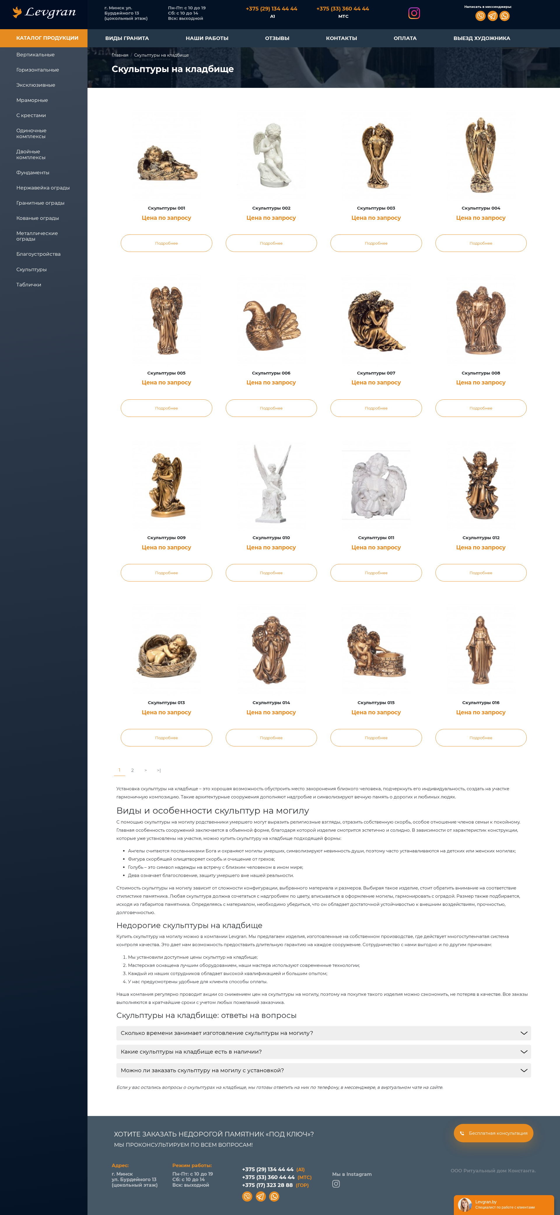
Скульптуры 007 (376, 373)
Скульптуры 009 (166, 537)
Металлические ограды (37, 236)
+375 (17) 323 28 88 (275, 1185)
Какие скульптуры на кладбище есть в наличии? (191, 1051)
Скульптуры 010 (271, 537)
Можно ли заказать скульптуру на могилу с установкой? (202, 1070)
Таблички (28, 285)
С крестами (31, 115)
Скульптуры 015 (376, 702)
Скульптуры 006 (271, 373)
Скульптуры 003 (376, 208)
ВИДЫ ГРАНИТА (127, 38)
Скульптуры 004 (481, 208)
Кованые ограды (37, 218)
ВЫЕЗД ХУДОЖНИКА (482, 38)
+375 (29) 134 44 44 (273, 1169)
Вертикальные (35, 55)
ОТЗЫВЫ (277, 38)
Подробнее (166, 243)
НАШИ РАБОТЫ (207, 38)
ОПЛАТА (405, 38)
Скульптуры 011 (376, 537)
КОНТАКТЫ (341, 38)
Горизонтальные (37, 70)
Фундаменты (32, 172)
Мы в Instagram (352, 1174)
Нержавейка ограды (43, 188)
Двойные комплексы (31, 154)
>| (159, 770)
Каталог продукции (47, 38)
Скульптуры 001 (166, 208)
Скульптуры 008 (481, 373)
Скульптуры (31, 269)
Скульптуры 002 (271, 208)
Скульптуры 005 (166, 373)
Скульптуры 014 (271, 702)
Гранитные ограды (40, 203)
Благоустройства (38, 254)
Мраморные (32, 100)
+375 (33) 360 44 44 (277, 1177)
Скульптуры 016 (481, 702)
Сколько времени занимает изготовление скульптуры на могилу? (217, 1033)
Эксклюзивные (35, 85)
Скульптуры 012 (481, 537)
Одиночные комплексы (31, 133)
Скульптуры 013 (166, 702)
